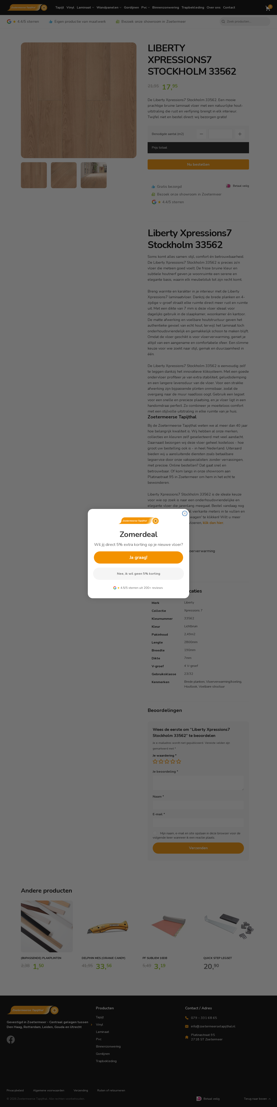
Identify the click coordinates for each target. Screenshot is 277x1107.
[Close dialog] (184, 513)
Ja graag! (138, 557)
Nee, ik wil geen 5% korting (138, 573)
